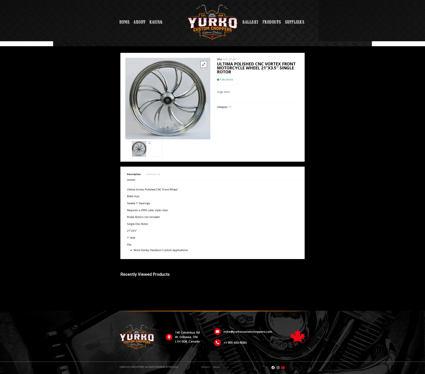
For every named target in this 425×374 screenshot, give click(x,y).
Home (125, 22)
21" (230, 107)
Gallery (251, 22)
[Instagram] (278, 367)
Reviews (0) (153, 174)
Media (216, 367)
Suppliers (295, 22)
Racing (156, 22)
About (140, 22)
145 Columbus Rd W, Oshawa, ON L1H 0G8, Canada (187, 336)
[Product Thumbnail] (203, 64)
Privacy (205, 367)
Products (272, 22)
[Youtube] (283, 367)
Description (134, 174)
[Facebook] (273, 367)
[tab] (137, 174)
